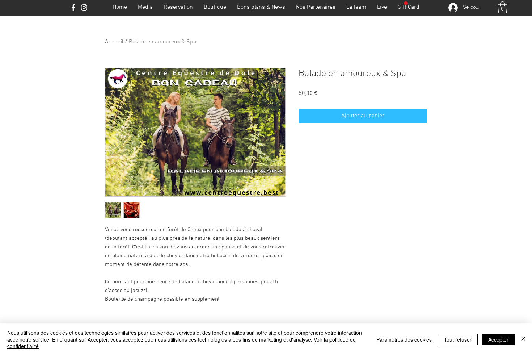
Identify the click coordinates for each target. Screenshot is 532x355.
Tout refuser (458, 339)
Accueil (114, 42)
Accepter (498, 339)
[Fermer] (523, 339)
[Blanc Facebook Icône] (73, 7)
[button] (502, 7)
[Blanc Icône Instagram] (84, 7)
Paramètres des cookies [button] (404, 339)
